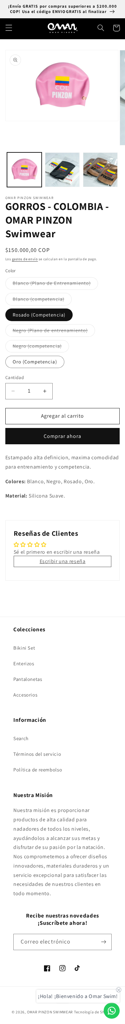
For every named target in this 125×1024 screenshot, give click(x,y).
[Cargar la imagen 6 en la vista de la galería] (100, 169)
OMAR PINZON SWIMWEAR (50, 1011)
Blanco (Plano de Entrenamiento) (55, 285)
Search (21, 738)
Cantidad (14, 377)
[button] (8, 28)
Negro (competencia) (41, 347)
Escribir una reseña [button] (63, 561)
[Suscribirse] (103, 942)
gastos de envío (25, 259)
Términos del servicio (37, 754)
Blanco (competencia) (42, 301)
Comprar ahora (63, 436)
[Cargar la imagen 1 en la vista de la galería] (24, 169)
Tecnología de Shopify (93, 1011)
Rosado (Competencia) (39, 314)
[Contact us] (112, 1011)
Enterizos (23, 663)
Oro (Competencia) (35, 361)
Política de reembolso (37, 769)
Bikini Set (24, 648)
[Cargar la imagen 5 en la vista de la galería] (62, 169)
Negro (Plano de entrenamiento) (54, 332)
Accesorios (25, 695)
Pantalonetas (27, 679)
